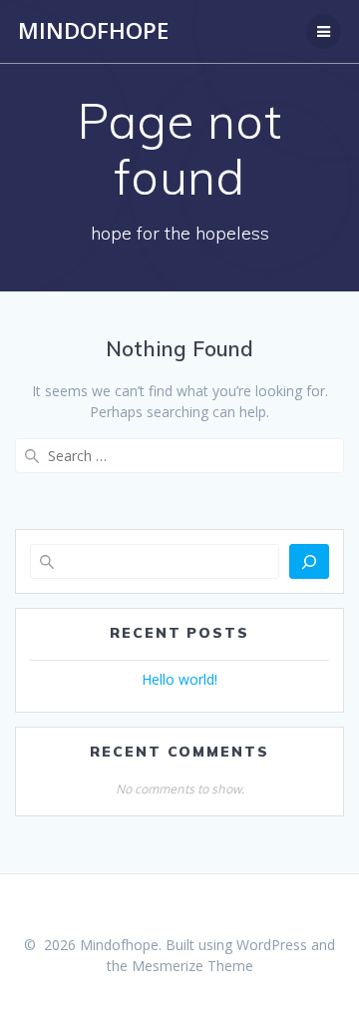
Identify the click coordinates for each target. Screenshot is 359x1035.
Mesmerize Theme (192, 965)
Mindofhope (93, 31)
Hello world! (179, 679)
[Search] (309, 561)
